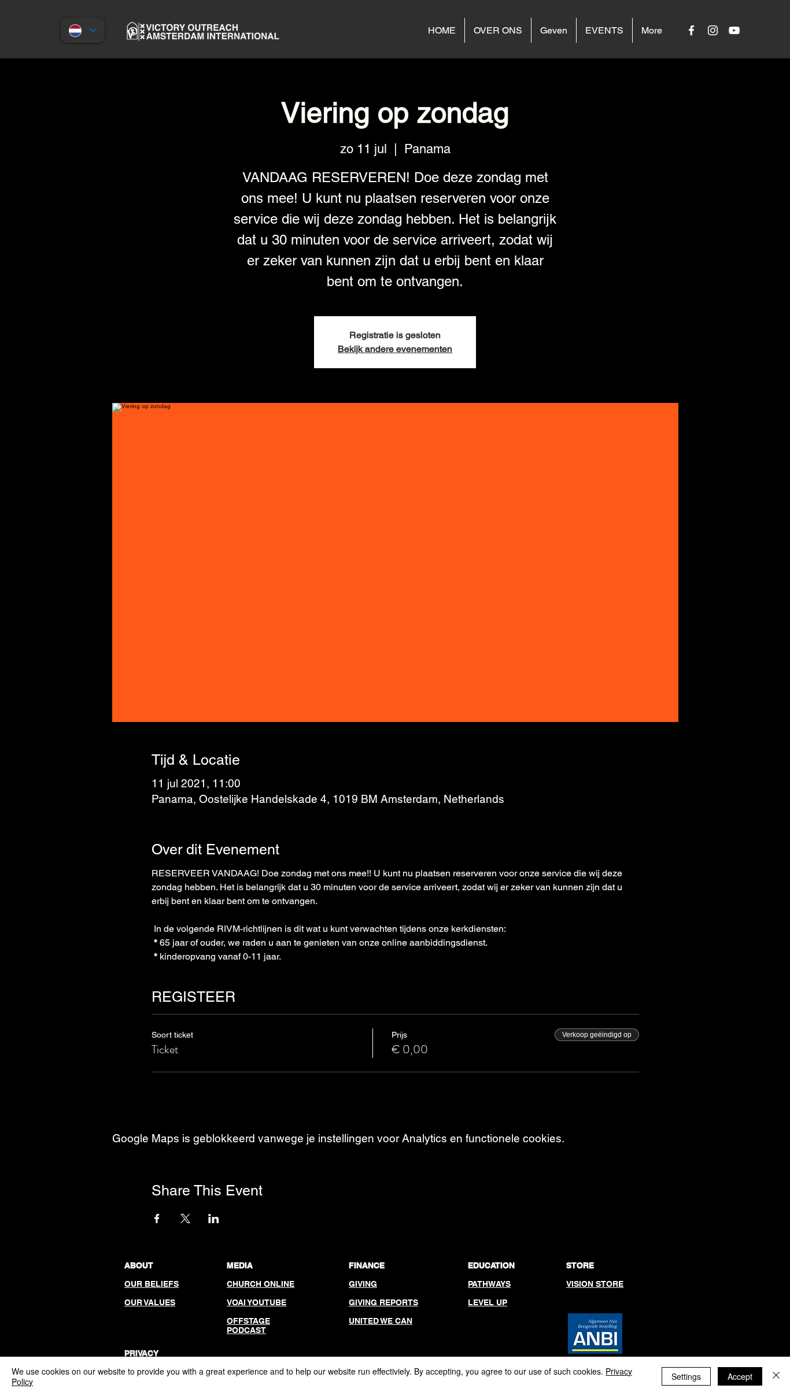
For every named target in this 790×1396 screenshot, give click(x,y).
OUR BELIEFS (151, 1283)
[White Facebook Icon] (691, 30)
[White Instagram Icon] (712, 30)
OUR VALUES (149, 1302)
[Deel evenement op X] (185, 1218)
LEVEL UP (487, 1302)
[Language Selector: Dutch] (83, 30)
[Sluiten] (776, 1376)
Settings (686, 1376)
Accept (740, 1376)
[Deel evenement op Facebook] (157, 1218)
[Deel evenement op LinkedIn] (213, 1218)
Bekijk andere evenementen (395, 348)
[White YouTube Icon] (734, 30)
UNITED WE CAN (380, 1320)
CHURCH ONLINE (260, 1283)
